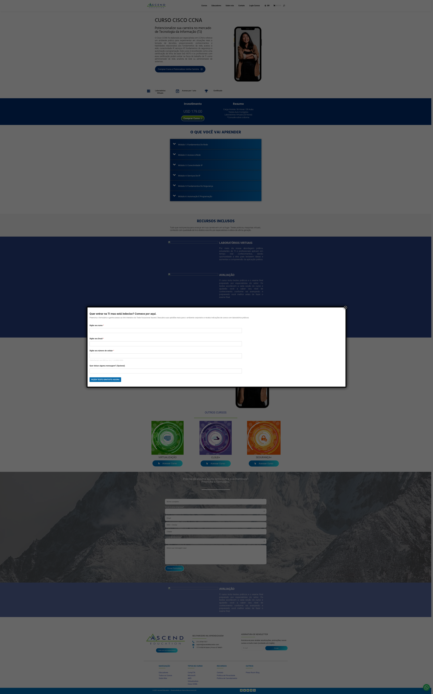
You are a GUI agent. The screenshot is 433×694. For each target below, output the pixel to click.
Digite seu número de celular (102, 351)
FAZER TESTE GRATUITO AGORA (105, 379)
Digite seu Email (97, 339)
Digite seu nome (97, 325)
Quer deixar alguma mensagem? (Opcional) (107, 366)
